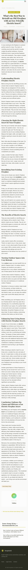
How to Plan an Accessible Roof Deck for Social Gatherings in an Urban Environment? (13, 536)
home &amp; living (10, 8)
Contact (15, 561)
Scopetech (8, 551)
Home (2, 561)
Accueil (3, 8)
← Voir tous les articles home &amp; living (12, 511)
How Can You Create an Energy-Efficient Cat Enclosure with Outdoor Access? (13, 531)
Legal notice (9, 561)
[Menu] (25, 1)
